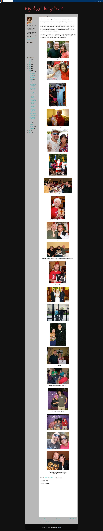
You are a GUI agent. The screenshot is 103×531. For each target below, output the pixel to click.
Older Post (72, 519)
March (31, 124)
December (32, 71)
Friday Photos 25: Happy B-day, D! (33, 85)
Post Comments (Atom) (51, 521)
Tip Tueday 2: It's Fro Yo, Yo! (33, 110)
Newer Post (43, 519)
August (31, 79)
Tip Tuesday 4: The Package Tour (33, 89)
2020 (30, 59)
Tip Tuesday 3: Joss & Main (33, 100)
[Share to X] (59, 477)
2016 (30, 64)
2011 (30, 132)
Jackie (30, 23)
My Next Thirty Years (44, 8)
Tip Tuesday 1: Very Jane (33, 118)
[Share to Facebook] (60, 477)
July (31, 81)
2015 (30, 66)
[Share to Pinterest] (61, 477)
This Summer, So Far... (33, 103)
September (32, 77)
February (32, 126)
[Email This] (56, 477)
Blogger (59, 527)
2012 (30, 130)
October (32, 75)
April (31, 122)
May (31, 120)
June (31, 82)
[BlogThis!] (57, 477)
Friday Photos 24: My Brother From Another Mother (33, 95)
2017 (30, 62)
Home (58, 519)
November (32, 73)
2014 (30, 68)
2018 (30, 60)
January (32, 128)
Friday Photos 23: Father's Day (33, 106)
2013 (30, 70)
